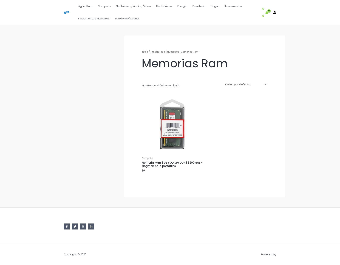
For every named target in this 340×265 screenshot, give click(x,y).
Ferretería (198, 6)
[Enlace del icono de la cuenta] (274, 12)
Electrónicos (164, 6)
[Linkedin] (91, 226)
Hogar (215, 6)
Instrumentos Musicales (93, 18)
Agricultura (85, 6)
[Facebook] (67, 226)
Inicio (145, 52)
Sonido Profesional (127, 18)
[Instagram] (83, 226)
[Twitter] (75, 226)
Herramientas (233, 6)
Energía (182, 6)
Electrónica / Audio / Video (133, 6)
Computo (104, 6)
